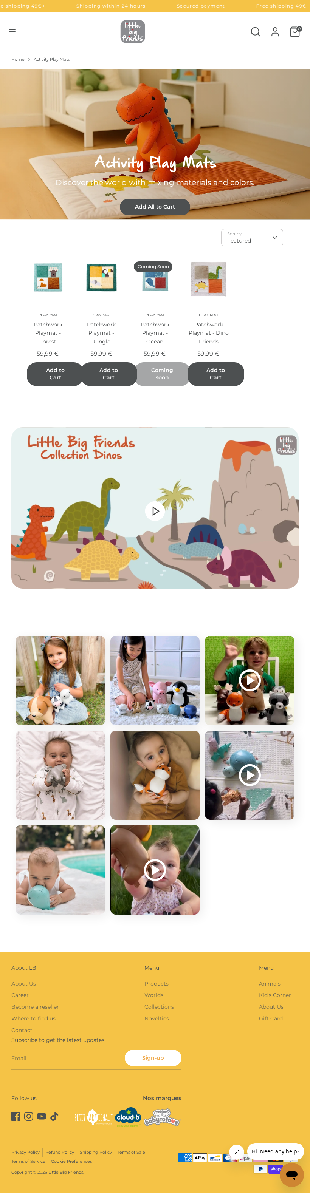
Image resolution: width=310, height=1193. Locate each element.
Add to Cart (55, 374)
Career (20, 995)
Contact (22, 1030)
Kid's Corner (275, 995)
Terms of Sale (131, 1152)
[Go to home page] (133, 31)
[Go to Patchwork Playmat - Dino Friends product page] (209, 279)
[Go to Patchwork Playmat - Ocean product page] (155, 279)
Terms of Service (28, 1161)
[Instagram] (28, 1116)
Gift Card (271, 1018)
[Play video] (155, 510)
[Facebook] (15, 1116)
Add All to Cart (155, 206)
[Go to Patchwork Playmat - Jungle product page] (102, 279)
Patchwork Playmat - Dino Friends (209, 333)
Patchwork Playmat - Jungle (101, 333)
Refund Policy (59, 1152)
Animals (270, 983)
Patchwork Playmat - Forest (48, 333)
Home (18, 59)
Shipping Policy (96, 1152)
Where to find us (33, 1018)
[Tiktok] (54, 1116)
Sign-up (153, 1057)
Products (156, 983)
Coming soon (162, 374)
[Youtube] (41, 1116)
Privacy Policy (25, 1152)
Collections (159, 1006)
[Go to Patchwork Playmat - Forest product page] (48, 279)
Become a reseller (35, 1006)
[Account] (275, 28)
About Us (23, 983)
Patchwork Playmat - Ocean (155, 333)
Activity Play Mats (52, 59)
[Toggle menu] (12, 31)
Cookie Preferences (71, 1161)
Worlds (153, 995)
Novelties (156, 1018)
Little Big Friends (65, 1172)
